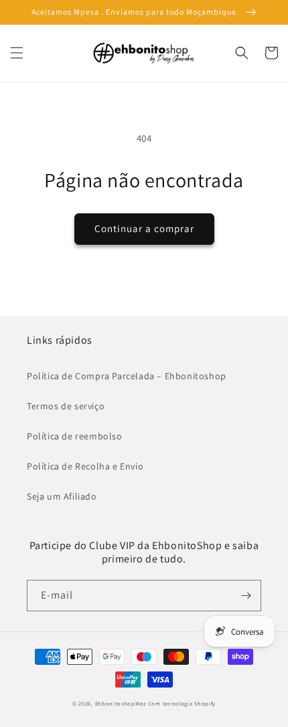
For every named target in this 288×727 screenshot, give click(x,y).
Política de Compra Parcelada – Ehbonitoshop (126, 376)
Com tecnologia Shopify (182, 703)
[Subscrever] (246, 595)
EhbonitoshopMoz (121, 703)
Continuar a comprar (144, 228)
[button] (16, 53)
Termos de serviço (65, 406)
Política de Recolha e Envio (85, 466)
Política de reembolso (75, 436)
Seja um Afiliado (62, 496)
